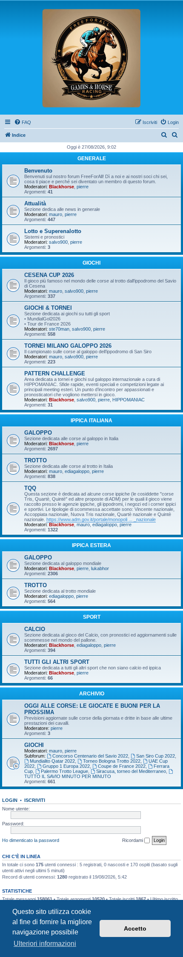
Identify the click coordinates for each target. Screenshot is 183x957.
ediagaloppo (77, 471)
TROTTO (35, 460)
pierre (83, 186)
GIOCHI (91, 263)
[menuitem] (22, 122)
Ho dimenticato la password (30, 840)
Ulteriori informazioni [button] (45, 943)
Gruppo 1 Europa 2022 (66, 766)
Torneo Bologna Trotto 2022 (111, 761)
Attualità (35, 203)
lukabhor (100, 568)
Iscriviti (34, 800)
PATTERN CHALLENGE (54, 373)
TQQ (30, 488)
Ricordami (133, 840)
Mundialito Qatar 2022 (52, 761)
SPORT (91, 617)
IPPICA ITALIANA (91, 421)
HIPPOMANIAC (128, 399)
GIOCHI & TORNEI (48, 308)
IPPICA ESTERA (91, 545)
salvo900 (58, 242)
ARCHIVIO (91, 694)
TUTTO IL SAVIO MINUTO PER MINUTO (67, 776)
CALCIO (34, 629)
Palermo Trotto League (64, 771)
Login (9, 800)
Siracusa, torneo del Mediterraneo (131, 771)
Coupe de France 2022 (122, 766)
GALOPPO (38, 432)
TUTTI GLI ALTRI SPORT (56, 662)
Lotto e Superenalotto (52, 231)
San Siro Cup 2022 (155, 755)
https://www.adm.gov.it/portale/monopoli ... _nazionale (101, 519)
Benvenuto (38, 170)
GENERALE (91, 158)
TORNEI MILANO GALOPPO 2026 (68, 346)
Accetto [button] (135, 928)
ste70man (59, 328)
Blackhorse (61, 186)
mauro (55, 214)
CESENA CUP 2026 (49, 275)
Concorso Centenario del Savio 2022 (90, 755)
